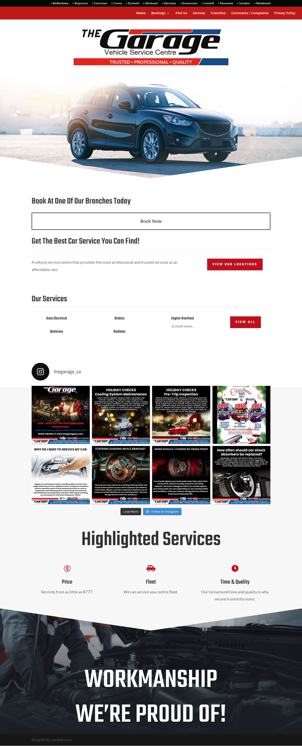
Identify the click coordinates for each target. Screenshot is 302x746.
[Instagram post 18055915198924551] (121, 415)
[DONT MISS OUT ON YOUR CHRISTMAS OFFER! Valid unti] (241, 415)
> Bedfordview (60, 3)
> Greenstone (188, 3)
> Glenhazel (150, 3)
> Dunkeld (132, 3)
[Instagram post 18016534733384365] (61, 475)
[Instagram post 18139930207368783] (61, 415)
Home (140, 13)
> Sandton (243, 3)
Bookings (158, 13)
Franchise (218, 13)
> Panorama (225, 3)
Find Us (181, 13)
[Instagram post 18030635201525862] (241, 475)
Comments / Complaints (250, 13)
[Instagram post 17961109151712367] (121, 475)
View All (245, 322)
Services (199, 13)
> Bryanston (80, 3)
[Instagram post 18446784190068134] (181, 415)
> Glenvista (169, 3)
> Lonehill (207, 3)
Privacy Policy (284, 13)
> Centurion (99, 3)
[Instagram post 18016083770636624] (181, 475)
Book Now (151, 221)
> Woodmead (262, 3)
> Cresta (116, 3)
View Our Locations (234, 264)
